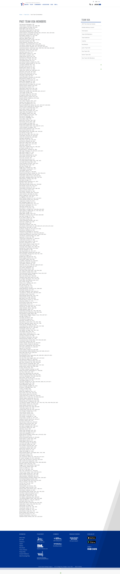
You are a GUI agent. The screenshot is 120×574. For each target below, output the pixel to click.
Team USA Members (87, 34)
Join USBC (21, 539)
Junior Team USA (86, 48)
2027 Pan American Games (88, 24)
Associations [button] (45, 4)
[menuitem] (22, 3)
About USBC (22, 537)
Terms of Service (23, 549)
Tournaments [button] (37, 4)
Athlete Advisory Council (88, 27)
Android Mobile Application (93, 541)
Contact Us (21, 541)
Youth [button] (31, 4)
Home (20, 14)
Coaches (84, 41)
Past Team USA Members (88, 58)
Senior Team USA (86, 54)
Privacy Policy (22, 551)
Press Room (22, 547)
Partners (21, 545)
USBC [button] (51, 4)
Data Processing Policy (24, 556)
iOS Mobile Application (93, 537)
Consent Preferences (24, 553)
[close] (60, 568)
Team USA (26, 14)
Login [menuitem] (98, 1)
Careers (21, 543)
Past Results (85, 44)
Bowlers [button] (26, 4)
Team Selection (86, 37)
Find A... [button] (56, 4)
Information (85, 31)
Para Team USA (86, 51)
